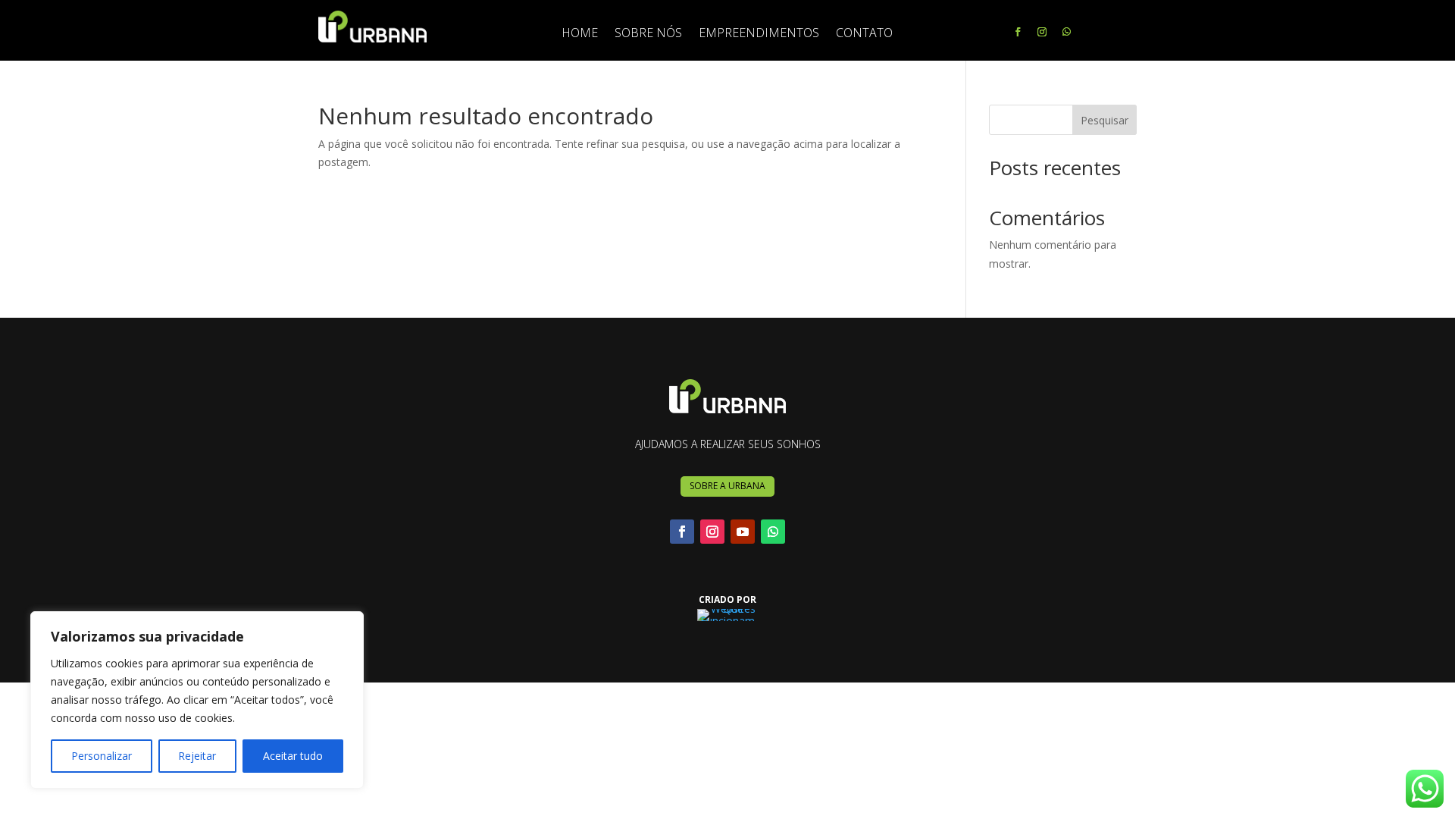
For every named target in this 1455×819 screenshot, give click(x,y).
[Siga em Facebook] (1018, 32)
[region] (197, 700)
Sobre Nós (648, 34)
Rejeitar (197, 755)
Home (580, 34)
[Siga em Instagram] (1042, 32)
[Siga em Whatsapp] (1066, 32)
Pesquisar (1104, 120)
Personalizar (101, 755)
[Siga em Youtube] (743, 531)
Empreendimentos (759, 34)
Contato (864, 34)
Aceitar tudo (293, 755)
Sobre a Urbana (727, 485)
